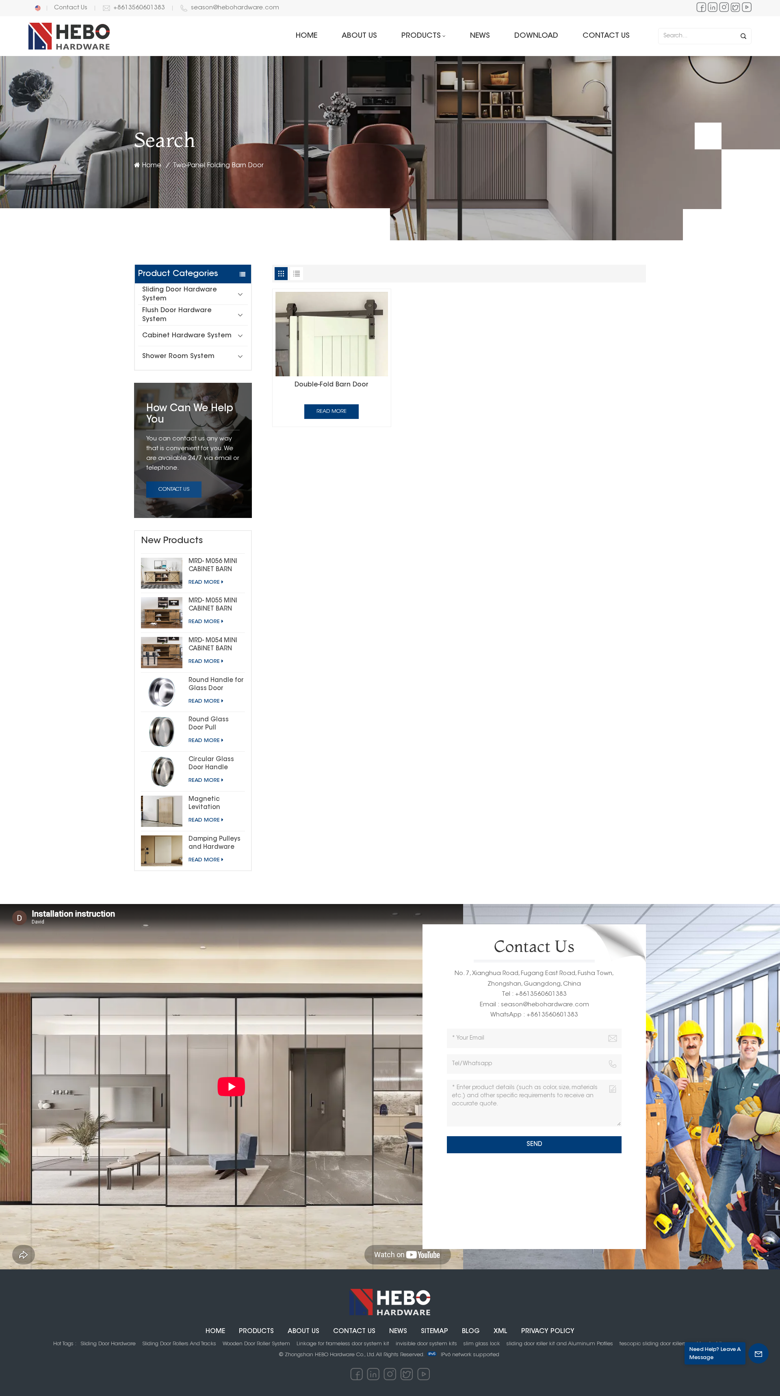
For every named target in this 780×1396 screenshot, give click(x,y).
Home (306, 36)
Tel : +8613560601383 (534, 994)
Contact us (606, 36)
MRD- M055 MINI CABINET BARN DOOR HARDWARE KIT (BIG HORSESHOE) (215, 605)
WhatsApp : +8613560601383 (534, 1015)
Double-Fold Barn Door (331, 385)
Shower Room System (178, 356)
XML (500, 1331)
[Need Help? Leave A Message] (758, 1353)
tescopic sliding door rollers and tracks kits (672, 1343)
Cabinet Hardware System (187, 335)
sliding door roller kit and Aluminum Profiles (560, 1343)
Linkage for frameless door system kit (343, 1343)
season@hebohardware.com (235, 8)
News (480, 36)
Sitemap (434, 1331)
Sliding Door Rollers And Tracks (179, 1343)
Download (536, 36)
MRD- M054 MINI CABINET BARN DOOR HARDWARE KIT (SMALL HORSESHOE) (215, 645)
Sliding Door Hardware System (179, 294)
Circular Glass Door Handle (211, 764)
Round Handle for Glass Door (216, 685)
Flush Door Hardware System (177, 315)
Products (421, 36)
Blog (471, 1331)
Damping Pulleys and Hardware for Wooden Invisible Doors (214, 844)
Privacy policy (547, 1331)
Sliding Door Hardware (108, 1343)
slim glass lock (482, 1343)
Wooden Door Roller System (256, 1343)
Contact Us (70, 8)
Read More (204, 582)
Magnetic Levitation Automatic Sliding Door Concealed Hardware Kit (209, 804)
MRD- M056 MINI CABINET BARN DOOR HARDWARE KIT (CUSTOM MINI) (215, 566)
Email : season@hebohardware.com (534, 1005)
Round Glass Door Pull (208, 724)
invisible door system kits (426, 1343)
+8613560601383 (139, 8)
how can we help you (189, 414)
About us (359, 36)
